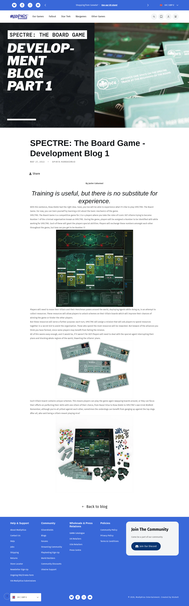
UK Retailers (75, 539)
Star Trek (65, 16)
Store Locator (16, 564)
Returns (13, 558)
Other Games (98, 16)
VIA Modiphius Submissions (23, 581)
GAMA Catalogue (77, 533)
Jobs (12, 547)
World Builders (48, 558)
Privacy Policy (106, 535)
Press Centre (75, 550)
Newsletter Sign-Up (19, 569)
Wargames (81, 16)
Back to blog (96, 506)
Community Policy (108, 530)
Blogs (43, 535)
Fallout (52, 16)
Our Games (38, 16)
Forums (44, 541)
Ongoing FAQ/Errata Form (22, 575)
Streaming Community (51, 547)
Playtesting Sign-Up (50, 552)
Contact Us (15, 535)
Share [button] (36, 173)
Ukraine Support (48, 569)
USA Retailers (76, 544)
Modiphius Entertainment (148, 597)
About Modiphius (18, 530)
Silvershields (47, 530)
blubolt (175, 597)
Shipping (14, 552)
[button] (45, 5)
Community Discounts (51, 564)
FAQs (12, 541)
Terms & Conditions (109, 541)
